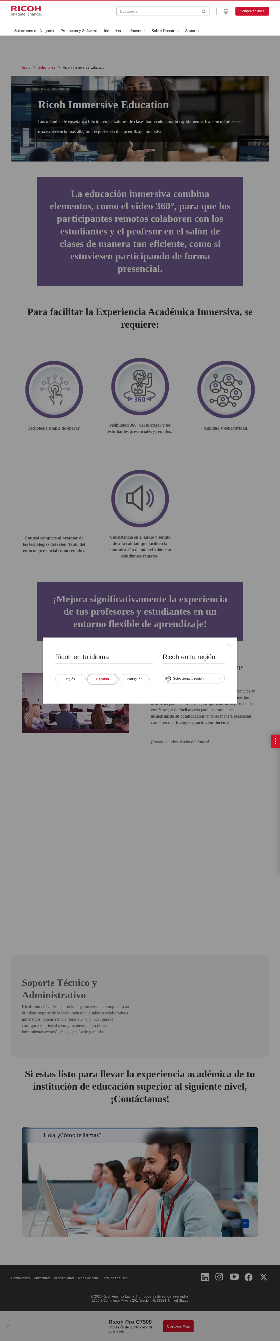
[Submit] (204, 11)
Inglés (70, 679)
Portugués (134, 679)
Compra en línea (252, 11)
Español (102, 679)
